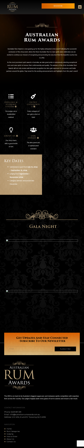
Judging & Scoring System (11, 104)
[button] (80, 7)
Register (58, 6)
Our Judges (32, 137)
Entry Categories (33, 104)
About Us (10, 136)
